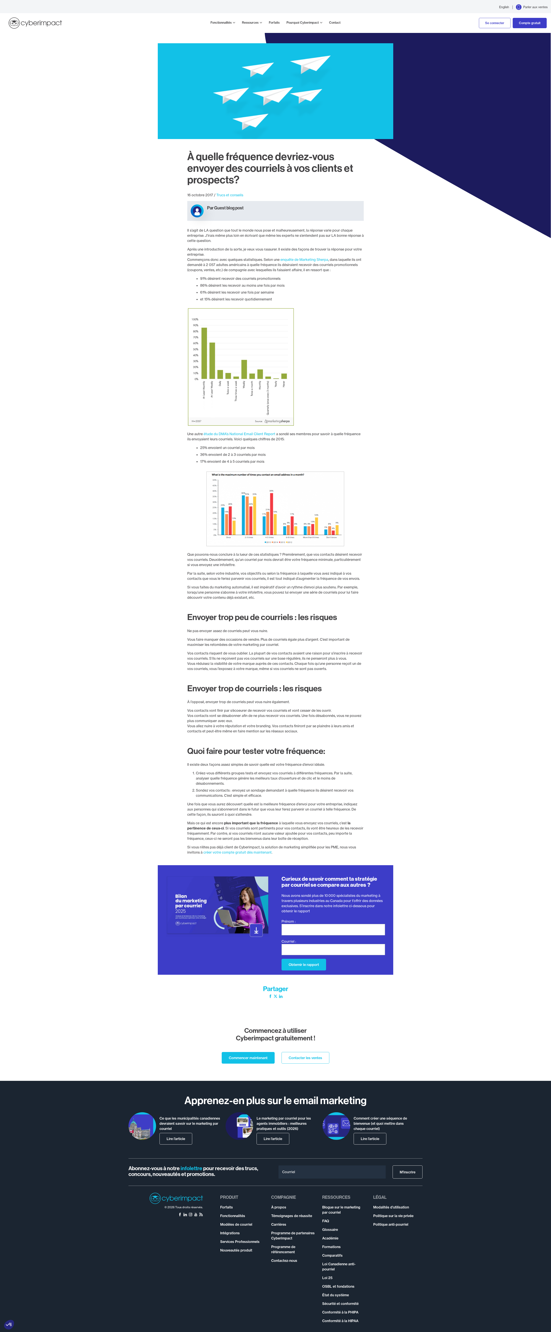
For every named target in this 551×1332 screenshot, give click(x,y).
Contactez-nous (284, 1260)
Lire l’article (176, 1139)
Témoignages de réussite (291, 1216)
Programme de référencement (283, 1249)
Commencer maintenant (248, 1058)
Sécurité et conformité (340, 1303)
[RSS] (201, 1215)
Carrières (278, 1224)
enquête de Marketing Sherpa (304, 259)
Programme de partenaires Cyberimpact (293, 1235)
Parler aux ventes (535, 7)
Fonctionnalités (221, 23)
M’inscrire (407, 1172)
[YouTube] (195, 1215)
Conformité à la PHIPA (340, 1312)
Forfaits (274, 23)
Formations (331, 1247)
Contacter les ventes (305, 1058)
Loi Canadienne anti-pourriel (339, 1266)
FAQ (325, 1221)
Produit (229, 1197)
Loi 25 (327, 1278)
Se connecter (494, 23)
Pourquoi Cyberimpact (302, 23)
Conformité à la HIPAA (340, 1321)
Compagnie (283, 1197)
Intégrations (230, 1233)
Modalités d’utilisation (391, 1207)
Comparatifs (332, 1255)
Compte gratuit (529, 23)
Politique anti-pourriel (390, 1224)
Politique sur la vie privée (393, 1216)
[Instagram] (190, 1215)
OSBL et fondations (338, 1286)
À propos (278, 1207)
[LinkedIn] (281, 996)
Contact (335, 23)
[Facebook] (270, 996)
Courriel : (289, 941)
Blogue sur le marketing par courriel (341, 1209)
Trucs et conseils (229, 195)
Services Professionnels (240, 1241)
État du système (335, 1295)
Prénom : (289, 921)
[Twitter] (275, 996)
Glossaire (330, 1229)
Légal (380, 1197)
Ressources (250, 23)
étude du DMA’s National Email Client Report (239, 434)
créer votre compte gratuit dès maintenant (237, 852)
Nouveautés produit (236, 1250)
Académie (330, 1238)
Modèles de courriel (236, 1224)
